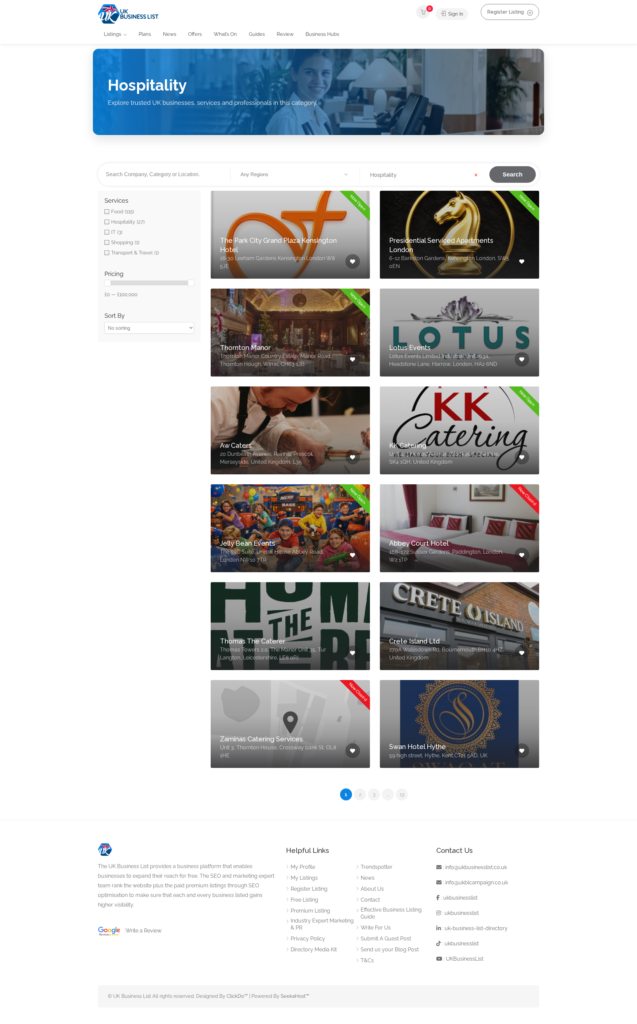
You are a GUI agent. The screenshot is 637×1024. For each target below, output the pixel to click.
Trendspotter (376, 867)
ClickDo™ (237, 996)
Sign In (455, 14)
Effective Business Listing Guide (391, 913)
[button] (295, 174)
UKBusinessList (464, 959)
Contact (370, 900)
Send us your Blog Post (390, 949)
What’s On (225, 34)
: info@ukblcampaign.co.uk (475, 882)
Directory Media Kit (314, 949)
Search (513, 174)
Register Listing (505, 12)
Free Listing (304, 900)
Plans (145, 34)
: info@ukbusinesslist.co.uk (474, 867)
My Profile (303, 867)
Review (285, 34)
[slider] (107, 283)
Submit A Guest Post (386, 938)
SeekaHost (293, 996)
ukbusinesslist (460, 898)
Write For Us (376, 927)
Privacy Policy (308, 938)
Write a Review (141, 930)
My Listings (304, 878)
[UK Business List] (128, 14)
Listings (112, 34)
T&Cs (367, 960)
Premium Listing (310, 911)
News (169, 34)
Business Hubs (322, 34)
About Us (372, 889)
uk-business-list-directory (476, 928)
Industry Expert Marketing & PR (322, 924)
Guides (257, 34)
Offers (195, 34)
